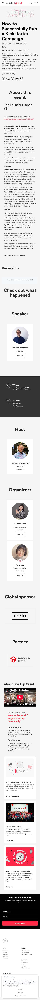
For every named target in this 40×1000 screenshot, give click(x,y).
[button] (31, 3)
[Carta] (20, 616)
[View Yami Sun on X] (20, 561)
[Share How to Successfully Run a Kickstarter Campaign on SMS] (21, 78)
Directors (5, 958)
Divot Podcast (25, 968)
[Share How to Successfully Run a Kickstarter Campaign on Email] (17, 78)
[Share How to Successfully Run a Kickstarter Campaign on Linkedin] (12, 78)
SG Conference (25, 951)
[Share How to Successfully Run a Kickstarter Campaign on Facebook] (3, 78)
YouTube (23, 966)
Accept (20, 989)
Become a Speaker (26, 954)
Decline (20, 992)
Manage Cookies (20, 996)
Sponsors (5, 956)
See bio (20, 355)
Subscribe (19, 923)
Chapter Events (25, 952)
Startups (5, 954)
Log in (36, 3)
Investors (5, 951)
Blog (22, 964)
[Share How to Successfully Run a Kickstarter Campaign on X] (8, 78)
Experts (5, 952)
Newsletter (24, 962)
